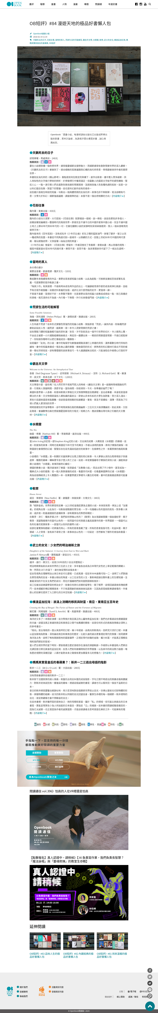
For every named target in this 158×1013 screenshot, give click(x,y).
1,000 (38, 767)
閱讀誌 (10, 991)
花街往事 (50, 40)
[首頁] (14, 4)
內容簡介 (118, 195)
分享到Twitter (149, 976)
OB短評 (52, 43)
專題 (86, 4)
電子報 (133, 991)
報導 (42, 4)
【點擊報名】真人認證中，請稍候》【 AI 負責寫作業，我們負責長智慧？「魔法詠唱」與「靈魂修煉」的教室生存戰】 (77, 859)
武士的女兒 (108, 40)
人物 (64, 4)
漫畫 (75, 4)
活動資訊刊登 (58, 987)
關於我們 (24, 987)
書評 (31, 4)
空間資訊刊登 (58, 991)
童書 (53, 4)
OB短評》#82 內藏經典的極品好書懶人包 (78, 955)
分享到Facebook (149, 970)
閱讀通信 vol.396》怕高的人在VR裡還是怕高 (59, 791)
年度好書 (112, 4)
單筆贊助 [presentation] (58, 752)
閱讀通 (98, 4)
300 (38, 760)
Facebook (136, 4)
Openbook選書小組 (41, 33)
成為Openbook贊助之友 (43, 777)
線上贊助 (121, 996)
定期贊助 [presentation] (36, 752)
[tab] (37, 753)
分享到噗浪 (149, 996)
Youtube (145, 4)
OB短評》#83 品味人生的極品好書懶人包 (45, 955)
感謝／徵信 (133, 996)
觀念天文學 (87, 40)
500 (61, 760)
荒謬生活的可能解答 (73, 40)
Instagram (140, 4)
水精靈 (96, 40)
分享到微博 (149, 983)
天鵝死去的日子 (39, 40)
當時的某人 (60, 40)
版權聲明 (24, 991)
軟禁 (101, 40)
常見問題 (146, 996)
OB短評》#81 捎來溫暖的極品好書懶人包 (112, 955)
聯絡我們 (24, 996)
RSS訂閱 (146, 991)
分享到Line (149, 989)
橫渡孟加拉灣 (119, 40)
